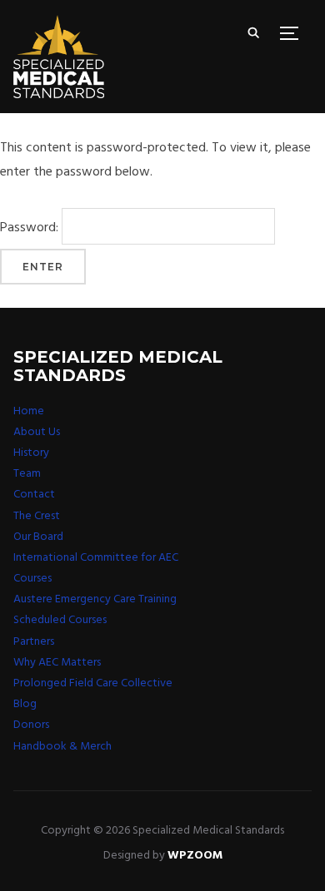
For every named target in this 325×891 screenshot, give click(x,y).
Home (28, 411)
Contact (34, 494)
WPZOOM (195, 855)
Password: (31, 228)
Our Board (38, 537)
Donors (31, 725)
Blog (25, 704)
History (31, 453)
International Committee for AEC (95, 557)
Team (27, 473)
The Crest (36, 516)
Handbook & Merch (62, 746)
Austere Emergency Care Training (95, 599)
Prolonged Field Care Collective (92, 683)
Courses (32, 578)
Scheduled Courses (60, 620)
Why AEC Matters (57, 662)
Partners (33, 641)
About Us (36, 432)
